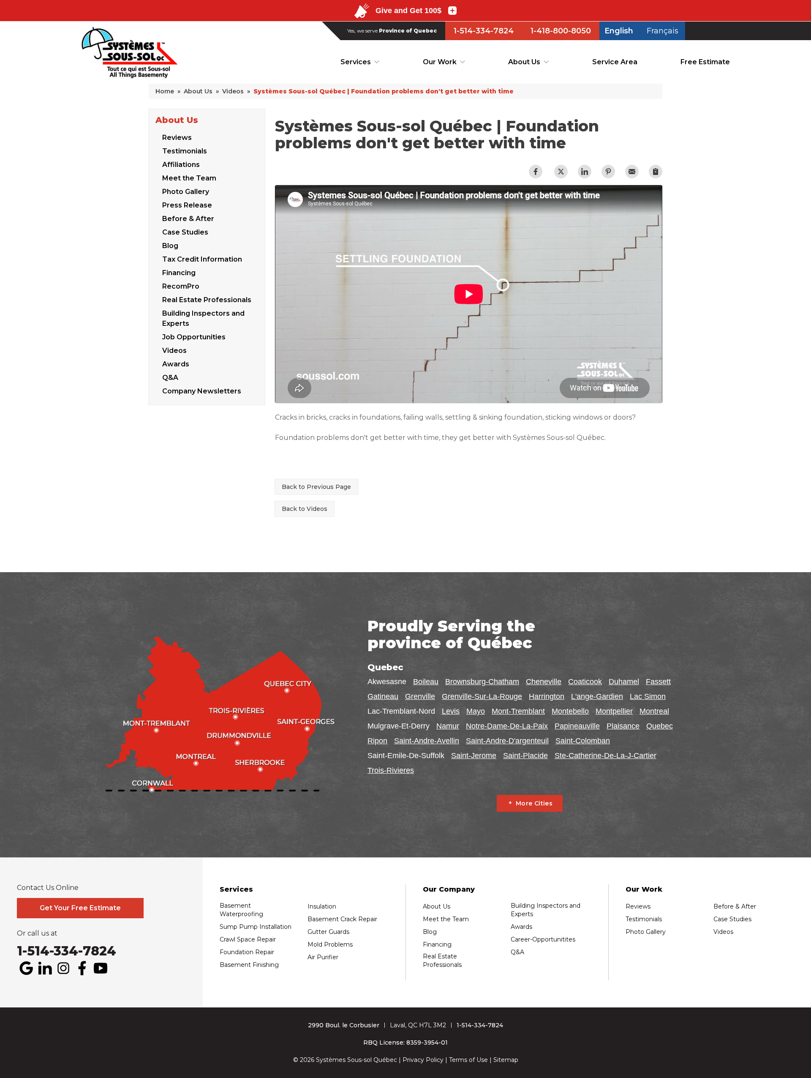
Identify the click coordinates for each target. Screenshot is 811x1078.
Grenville (420, 696)
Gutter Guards (328, 932)
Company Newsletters (201, 391)
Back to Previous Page (316, 487)
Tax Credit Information (202, 259)
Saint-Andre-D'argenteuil (507, 741)
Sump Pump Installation (255, 927)
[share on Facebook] (535, 171)
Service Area (614, 62)
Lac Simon (648, 696)
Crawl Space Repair (248, 939)
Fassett (658, 681)
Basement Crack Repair (342, 919)
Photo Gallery (185, 192)
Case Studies (185, 232)
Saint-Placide (525, 755)
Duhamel (624, 681)
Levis (451, 711)
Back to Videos (304, 509)
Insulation (322, 906)
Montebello (570, 711)
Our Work (440, 62)
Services (355, 62)
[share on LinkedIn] (584, 171)
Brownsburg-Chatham (482, 681)
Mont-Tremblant (518, 711)
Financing (179, 273)
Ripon (377, 741)
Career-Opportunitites (543, 939)
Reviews (177, 138)
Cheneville (543, 681)
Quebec (659, 726)
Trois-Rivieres (390, 770)
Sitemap (505, 1060)
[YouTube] (100, 968)
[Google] (26, 968)
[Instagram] (63, 968)
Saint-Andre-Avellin (426, 741)
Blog (170, 246)
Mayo (475, 711)
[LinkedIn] (44, 968)
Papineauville (577, 726)
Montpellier (614, 711)
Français (662, 30)
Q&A (170, 378)
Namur (447, 726)
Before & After (188, 219)
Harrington (546, 696)
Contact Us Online (48, 887)
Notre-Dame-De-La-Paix (507, 726)
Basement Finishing (249, 965)
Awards (175, 364)
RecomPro (180, 286)
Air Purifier (323, 957)
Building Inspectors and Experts (203, 318)
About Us (524, 62)
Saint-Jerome (473, 755)
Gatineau (382, 696)
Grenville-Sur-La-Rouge (482, 696)
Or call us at (37, 933)
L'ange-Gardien (597, 696)
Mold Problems (330, 944)
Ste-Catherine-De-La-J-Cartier (605, 755)
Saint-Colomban (582, 741)
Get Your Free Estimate (80, 908)
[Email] (632, 171)
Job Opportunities (194, 337)
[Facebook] (81, 968)
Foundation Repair (247, 952)
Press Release (187, 205)
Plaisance (623, 726)
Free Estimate (705, 62)
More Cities (534, 803)
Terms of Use (468, 1060)
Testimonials (184, 151)
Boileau (425, 681)
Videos (174, 351)
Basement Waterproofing (241, 910)
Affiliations (181, 165)
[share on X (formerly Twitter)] (561, 171)
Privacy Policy (423, 1060)
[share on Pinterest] (608, 171)
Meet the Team (189, 178)
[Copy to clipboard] (655, 171)
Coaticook (585, 681)
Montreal (654, 711)
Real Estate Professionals (206, 300)
